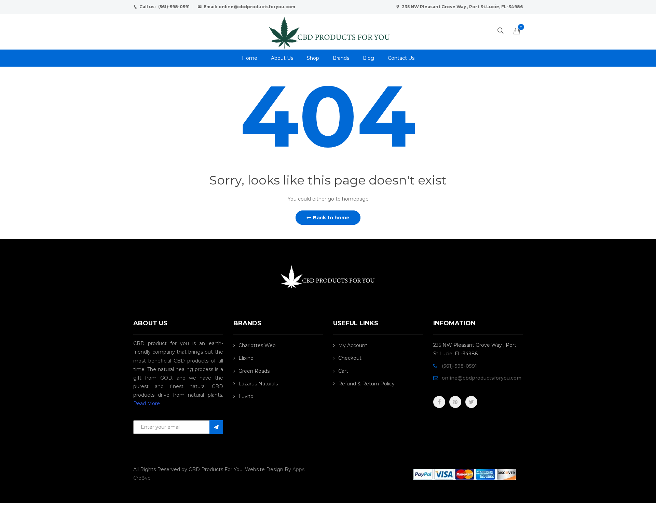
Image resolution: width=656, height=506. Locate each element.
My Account (352, 345)
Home (249, 58)
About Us (282, 58)
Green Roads (254, 371)
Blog (368, 58)
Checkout (349, 358)
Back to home (331, 218)
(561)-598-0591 (174, 6)
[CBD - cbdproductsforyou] (328, 31)
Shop (313, 58)
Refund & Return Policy (366, 384)
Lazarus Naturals (258, 384)
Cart (343, 371)
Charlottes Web (257, 345)
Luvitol (246, 396)
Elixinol (246, 358)
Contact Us (401, 58)
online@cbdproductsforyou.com (257, 6)
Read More (146, 403)
